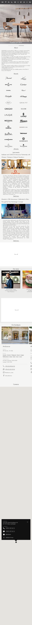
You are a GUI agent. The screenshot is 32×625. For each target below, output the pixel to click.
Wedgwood (13, 355)
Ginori (20, 356)
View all (16, 310)
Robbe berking (6, 356)
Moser (14, 356)
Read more (16, 196)
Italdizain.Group (9, 537)
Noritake (4, 355)
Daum (17, 356)
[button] (16, 542)
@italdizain (8, 534)
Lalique (10, 356)
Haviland (9, 355)
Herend (18, 355)
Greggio (22, 355)
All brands (16, 149)
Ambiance (6, 346)
